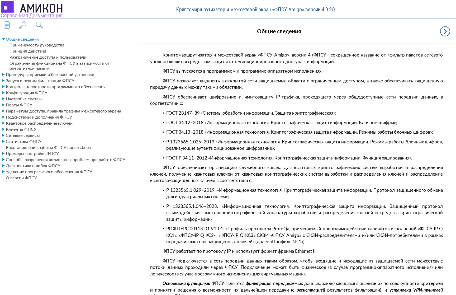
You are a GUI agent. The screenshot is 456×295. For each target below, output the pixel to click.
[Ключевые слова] (22, 25)
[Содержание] (7, 25)
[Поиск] (38, 25)
